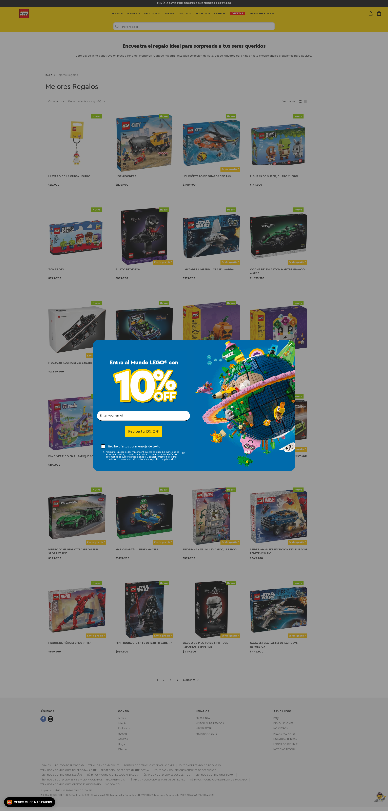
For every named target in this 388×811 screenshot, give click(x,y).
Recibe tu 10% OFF (143, 431)
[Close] (290, 345)
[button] (29, 802)
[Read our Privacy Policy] (183, 452)
